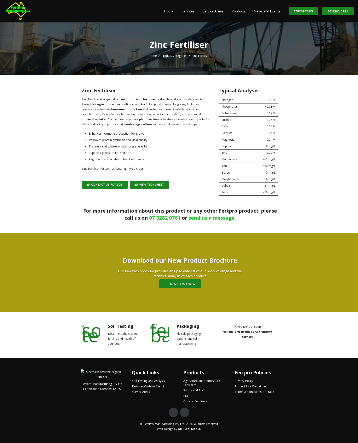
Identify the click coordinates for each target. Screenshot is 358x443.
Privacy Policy (244, 381)
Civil (186, 396)
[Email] (173, 412)
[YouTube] (184, 412)
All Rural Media (189, 429)
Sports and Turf (193, 390)
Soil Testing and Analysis (148, 381)
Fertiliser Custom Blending (149, 386)
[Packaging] (163, 333)
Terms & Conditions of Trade (254, 392)
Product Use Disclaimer (250, 386)
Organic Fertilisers (195, 401)
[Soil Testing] (94, 333)
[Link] (18, 11)
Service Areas (141, 392)
